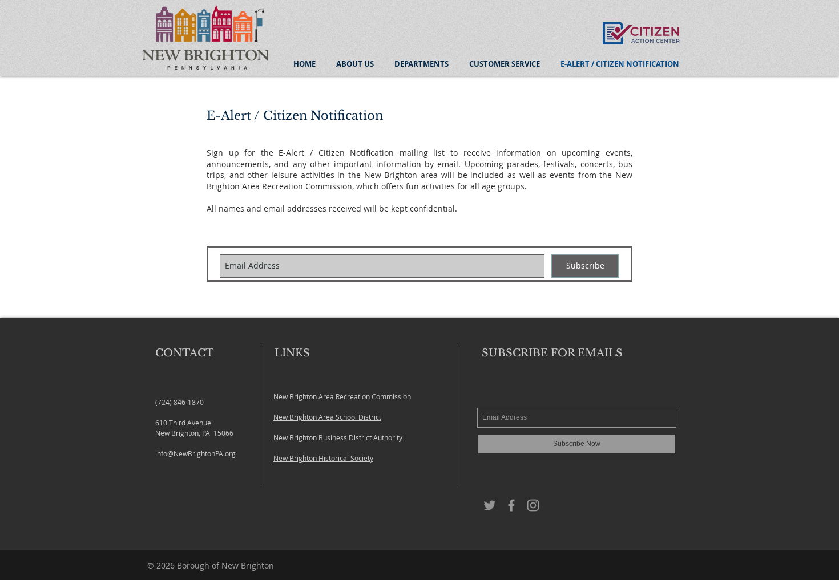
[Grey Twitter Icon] (490, 505)
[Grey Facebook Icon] (511, 505)
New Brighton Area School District (327, 416)
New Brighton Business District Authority (337, 437)
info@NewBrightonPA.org (195, 453)
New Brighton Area (304, 396)
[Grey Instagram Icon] (533, 505)
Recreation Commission (373, 396)
